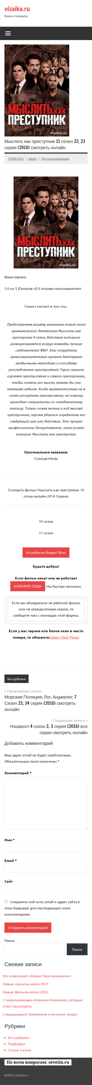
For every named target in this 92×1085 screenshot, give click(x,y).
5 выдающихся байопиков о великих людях (40, 1014)
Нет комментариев (55, 158)
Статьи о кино (19, 1050)
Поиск (9, 940)
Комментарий (17, 772)
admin (32, 158)
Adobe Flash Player (64, 637)
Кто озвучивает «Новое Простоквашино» (37, 975)
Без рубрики (16, 679)
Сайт (8, 881)
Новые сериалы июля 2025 (25, 983)
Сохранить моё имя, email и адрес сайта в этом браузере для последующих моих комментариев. (42, 907)
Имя (9, 839)
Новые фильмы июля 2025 (25, 992)
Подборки (16, 1043)
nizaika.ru (17, 8)
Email (10, 860)
